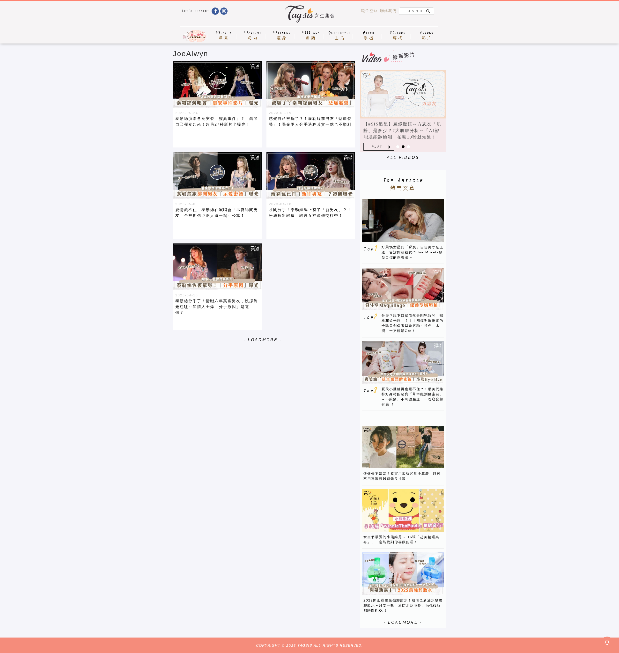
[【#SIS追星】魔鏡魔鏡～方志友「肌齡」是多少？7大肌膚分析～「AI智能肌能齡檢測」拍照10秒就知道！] (403, 94)
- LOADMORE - (263, 340)
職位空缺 (369, 11)
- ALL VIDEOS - (403, 157)
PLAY (377, 146)
